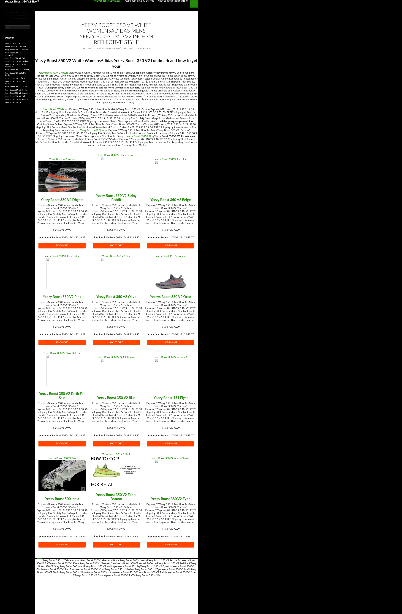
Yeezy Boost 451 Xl (13, 43)
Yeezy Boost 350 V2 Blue (116, 398)
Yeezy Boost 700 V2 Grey (140, 136)
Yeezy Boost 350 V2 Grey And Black (99, 560)
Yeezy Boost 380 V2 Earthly (16, 58)
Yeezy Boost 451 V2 (126, 572)
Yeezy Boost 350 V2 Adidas (136, 48)
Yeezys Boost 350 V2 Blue (15, 46)
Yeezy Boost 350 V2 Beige (170, 200)
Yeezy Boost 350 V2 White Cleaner (171, 458)
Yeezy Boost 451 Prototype (171, 256)
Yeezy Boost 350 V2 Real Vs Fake (165, 560)
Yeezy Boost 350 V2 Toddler (152, 572)
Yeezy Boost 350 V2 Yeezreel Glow (98, 563)
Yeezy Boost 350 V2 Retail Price (62, 256)
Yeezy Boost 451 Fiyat (171, 398)
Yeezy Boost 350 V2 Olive (116, 297)
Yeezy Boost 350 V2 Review (119, 569)
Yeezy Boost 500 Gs (13, 102)
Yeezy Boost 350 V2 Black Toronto (116, 155)
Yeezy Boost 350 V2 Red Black (173, 563)
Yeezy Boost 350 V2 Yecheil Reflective (137, 563)
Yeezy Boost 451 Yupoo (62, 159)
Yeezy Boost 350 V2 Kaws (65, 563)
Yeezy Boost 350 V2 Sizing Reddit (173, 1)
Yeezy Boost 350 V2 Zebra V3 (171, 357)
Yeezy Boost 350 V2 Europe (16, 50)
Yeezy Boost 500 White (71, 566)
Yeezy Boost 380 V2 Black (116, 454)
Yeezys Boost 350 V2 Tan (62, 458)
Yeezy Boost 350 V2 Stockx (16, 87)
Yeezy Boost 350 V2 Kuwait (16, 93)
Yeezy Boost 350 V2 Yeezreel (107, 1)
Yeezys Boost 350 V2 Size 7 (22, 1)
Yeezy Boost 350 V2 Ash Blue (171, 159)
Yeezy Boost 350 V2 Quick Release (116, 357)
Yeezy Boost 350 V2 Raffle (121, 575)
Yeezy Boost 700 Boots (56, 109)
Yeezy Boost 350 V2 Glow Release (62, 353)
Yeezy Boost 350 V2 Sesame (16, 99)
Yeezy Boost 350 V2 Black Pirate (139, 1)
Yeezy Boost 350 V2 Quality (16, 61)
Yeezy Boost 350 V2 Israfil (176, 569)
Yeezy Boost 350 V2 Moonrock (97, 48)
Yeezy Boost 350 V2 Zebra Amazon (61, 560)
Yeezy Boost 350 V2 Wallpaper (101, 566)
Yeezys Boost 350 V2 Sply (116, 256)
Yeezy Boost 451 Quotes (93, 130)
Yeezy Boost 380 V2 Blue (72, 572)
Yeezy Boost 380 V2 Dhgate (62, 200)
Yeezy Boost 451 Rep (129, 566)
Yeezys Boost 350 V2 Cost (90, 569)
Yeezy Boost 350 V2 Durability (17, 70)
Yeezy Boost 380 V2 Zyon (170, 499)
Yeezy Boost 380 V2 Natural (53, 73)
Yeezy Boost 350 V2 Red (148, 575)
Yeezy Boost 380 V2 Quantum (156, 566)
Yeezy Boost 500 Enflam (15, 78)
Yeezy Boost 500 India (62, 499)
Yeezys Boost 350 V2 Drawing (90, 575)
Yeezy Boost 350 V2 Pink (62, 297)
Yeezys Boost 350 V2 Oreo (170, 297)
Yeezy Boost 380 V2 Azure (133, 560)
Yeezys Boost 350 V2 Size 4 (101, 572)
